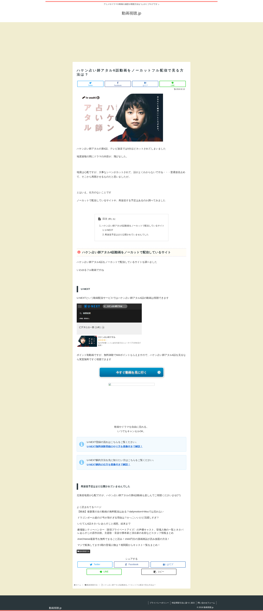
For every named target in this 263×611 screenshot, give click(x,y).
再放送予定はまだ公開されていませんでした (127, 234)
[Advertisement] (131, 41)
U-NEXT (109, 230)
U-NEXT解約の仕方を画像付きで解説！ (108, 464)
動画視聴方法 (84, 551)
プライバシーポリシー (159, 603)
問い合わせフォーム (206, 603)
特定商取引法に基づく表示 (183, 603)
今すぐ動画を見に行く (131, 372)
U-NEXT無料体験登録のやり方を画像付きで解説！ (115, 446)
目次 (104, 218)
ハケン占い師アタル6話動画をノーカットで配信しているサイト (133, 225)
